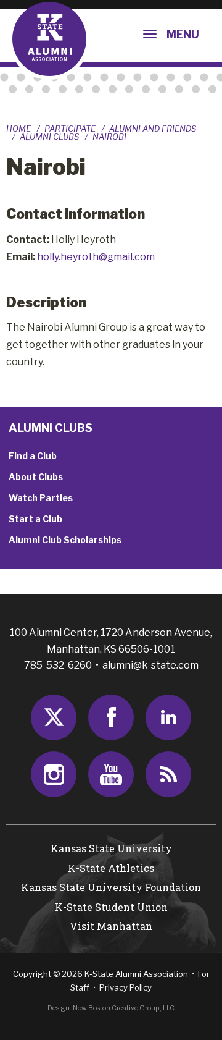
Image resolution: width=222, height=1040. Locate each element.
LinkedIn (168, 717)
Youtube (111, 774)
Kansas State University (111, 848)
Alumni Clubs (49, 137)
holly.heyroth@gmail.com (96, 257)
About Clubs (36, 476)
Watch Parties (41, 498)
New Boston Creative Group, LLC (124, 1008)
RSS (168, 774)
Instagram (53, 774)
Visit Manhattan (111, 926)
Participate (70, 129)
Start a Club (35, 519)
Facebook (111, 717)
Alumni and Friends (152, 129)
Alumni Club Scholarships (65, 540)
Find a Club (33, 455)
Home (18, 129)
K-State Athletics (111, 867)
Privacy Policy (125, 987)
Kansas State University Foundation (111, 887)
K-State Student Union (111, 906)
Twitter (53, 717)
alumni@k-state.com (150, 665)
